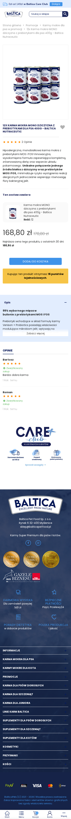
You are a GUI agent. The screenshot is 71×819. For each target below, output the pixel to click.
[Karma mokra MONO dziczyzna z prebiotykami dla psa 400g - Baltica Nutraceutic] (12, 212)
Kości (7, 764)
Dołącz (56, 4)
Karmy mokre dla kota (19, 668)
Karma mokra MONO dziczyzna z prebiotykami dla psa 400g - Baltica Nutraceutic (40, 210)
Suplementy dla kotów (20, 738)
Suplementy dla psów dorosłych (27, 720)
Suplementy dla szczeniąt (22, 729)
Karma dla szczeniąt (18, 694)
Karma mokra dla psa (18, 659)
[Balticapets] (14, 14)
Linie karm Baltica (16, 712)
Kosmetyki (10, 746)
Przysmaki (10, 755)
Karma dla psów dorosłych (23, 685)
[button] (48, 14)
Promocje (10, 677)
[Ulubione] (62, 127)
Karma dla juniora (16, 703)
